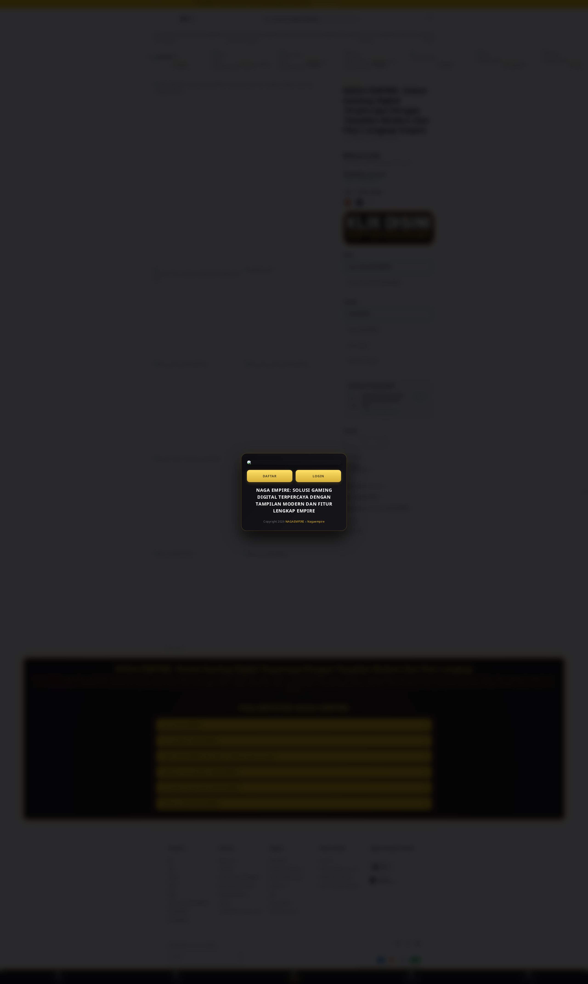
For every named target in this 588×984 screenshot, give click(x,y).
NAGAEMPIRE (295, 521)
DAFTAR (270, 476)
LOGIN (318, 476)
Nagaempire (316, 521)
